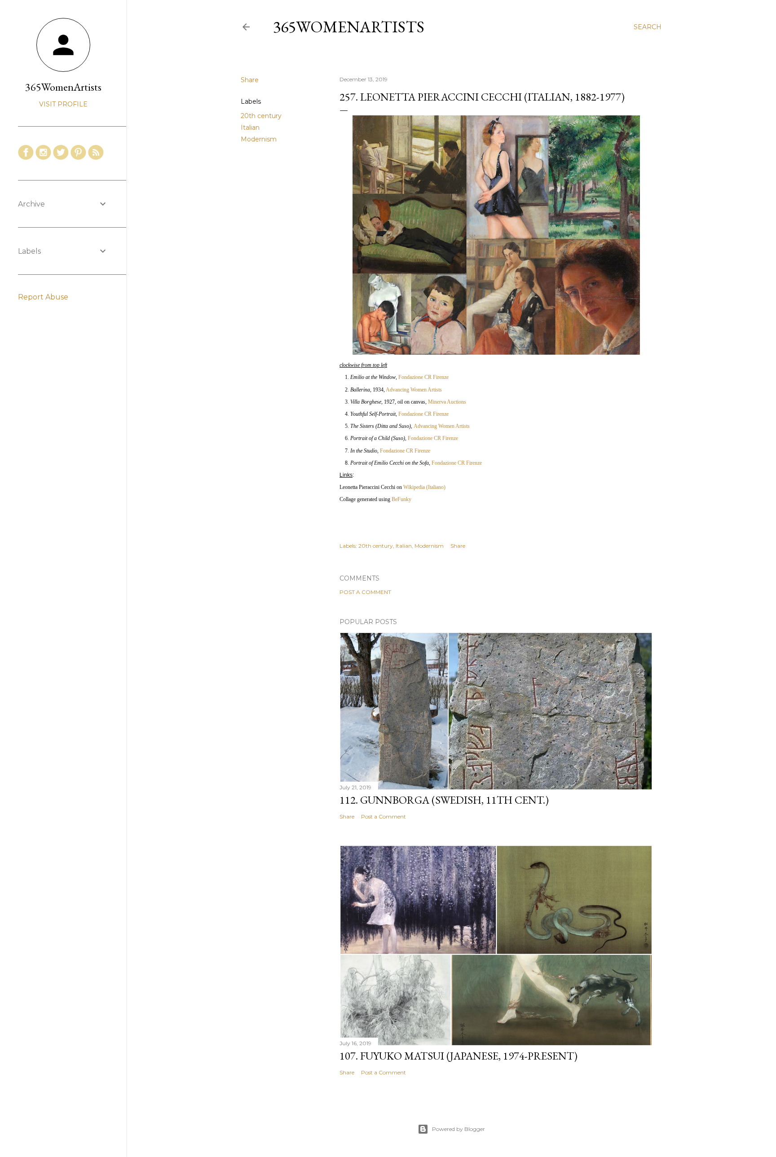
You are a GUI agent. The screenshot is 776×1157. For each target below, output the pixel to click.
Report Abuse (43, 297)
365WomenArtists (348, 26)
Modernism (259, 139)
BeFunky (401, 499)
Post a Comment (365, 592)
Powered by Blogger (458, 1129)
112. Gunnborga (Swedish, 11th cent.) (444, 800)
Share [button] (250, 80)
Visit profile (63, 104)
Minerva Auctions (447, 402)
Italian (250, 127)
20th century (261, 116)
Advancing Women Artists (414, 390)
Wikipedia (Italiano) (424, 487)
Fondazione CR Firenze (423, 377)
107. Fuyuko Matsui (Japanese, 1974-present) (459, 1056)
